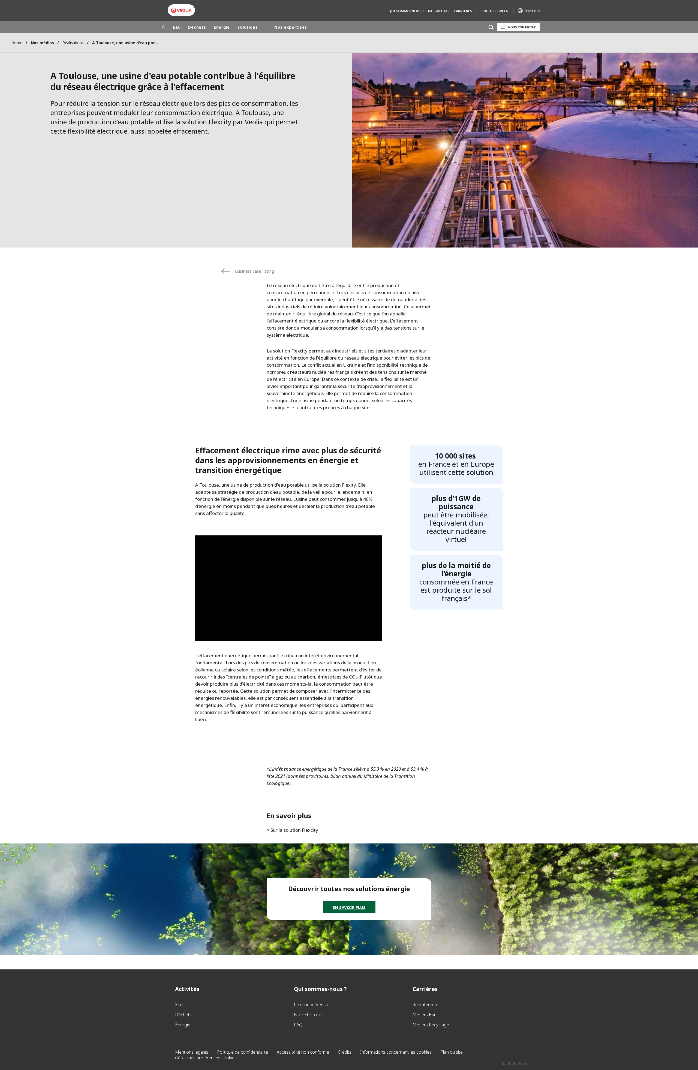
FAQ (298, 1024)
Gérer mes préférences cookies (206, 1058)
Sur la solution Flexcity (294, 830)
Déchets (197, 27)
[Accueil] (163, 27)
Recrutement (426, 1004)
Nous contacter (522, 27)
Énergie (182, 1024)
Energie (222, 27)
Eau (176, 27)
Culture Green (495, 11)
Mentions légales (191, 1052)
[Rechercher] (491, 27)
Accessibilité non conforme (303, 1052)
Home (16, 42)
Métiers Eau (425, 1014)
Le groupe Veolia (311, 1004)
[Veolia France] (181, 10)
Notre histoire (308, 1014)
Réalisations (73, 42)
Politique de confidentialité (242, 1052)
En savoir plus (349, 907)
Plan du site (451, 1052)
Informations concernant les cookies (396, 1052)
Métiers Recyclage (431, 1024)
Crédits (344, 1052)
